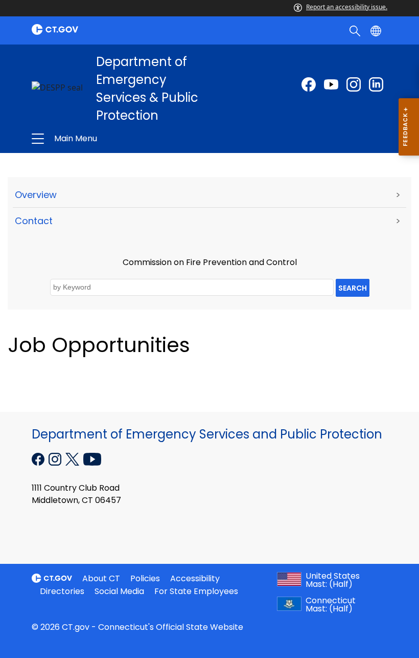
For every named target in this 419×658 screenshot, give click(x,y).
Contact (34, 220)
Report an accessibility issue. (346, 7)
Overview (36, 194)
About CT (101, 578)
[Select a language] (376, 30)
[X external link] (73, 458)
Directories (62, 591)
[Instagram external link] (353, 84)
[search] (356, 30)
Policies (145, 578)
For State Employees (196, 591)
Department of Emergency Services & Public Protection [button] (136, 138)
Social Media (119, 591)
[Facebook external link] (308, 84)
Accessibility (195, 578)
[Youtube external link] (331, 84)
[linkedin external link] (376, 84)
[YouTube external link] (92, 458)
